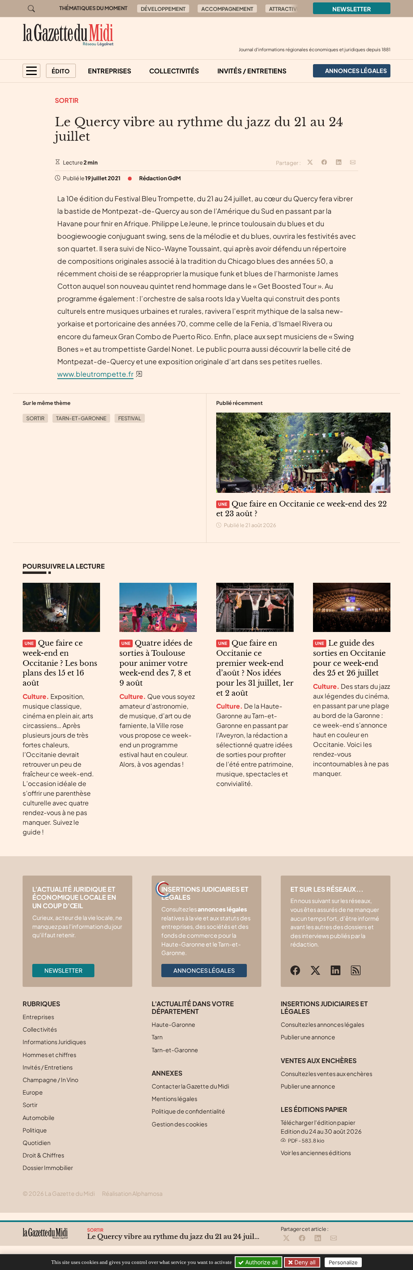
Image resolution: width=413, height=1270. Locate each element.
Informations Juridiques (54, 1041)
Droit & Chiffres (43, 1155)
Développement (163, 9)
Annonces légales (204, 970)
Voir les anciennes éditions (316, 1152)
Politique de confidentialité (188, 1111)
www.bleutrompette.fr (95, 373)
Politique (35, 1130)
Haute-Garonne (173, 1024)
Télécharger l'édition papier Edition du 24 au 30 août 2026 (321, 1131)
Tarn (157, 1037)
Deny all (304, 1262)
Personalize (343, 1262)
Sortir (67, 100)
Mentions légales (174, 1098)
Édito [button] (61, 71)
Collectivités (174, 71)
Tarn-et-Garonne (81, 418)
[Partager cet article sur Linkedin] (339, 162)
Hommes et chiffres (49, 1054)
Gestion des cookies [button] (179, 1124)
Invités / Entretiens (251, 71)
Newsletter (351, 9)
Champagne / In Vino (50, 1079)
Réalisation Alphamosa (132, 1193)
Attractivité (287, 9)
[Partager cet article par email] (353, 162)
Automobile (38, 1117)
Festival (129, 418)
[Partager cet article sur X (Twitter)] (310, 162)
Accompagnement (227, 9)
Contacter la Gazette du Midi (190, 1086)
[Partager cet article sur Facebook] (324, 162)
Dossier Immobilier (48, 1167)
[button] (31, 71)
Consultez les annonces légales (322, 1024)
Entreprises (109, 71)
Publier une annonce (308, 1037)
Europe (33, 1092)
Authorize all (260, 1262)
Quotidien (36, 1142)
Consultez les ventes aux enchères (326, 1073)
